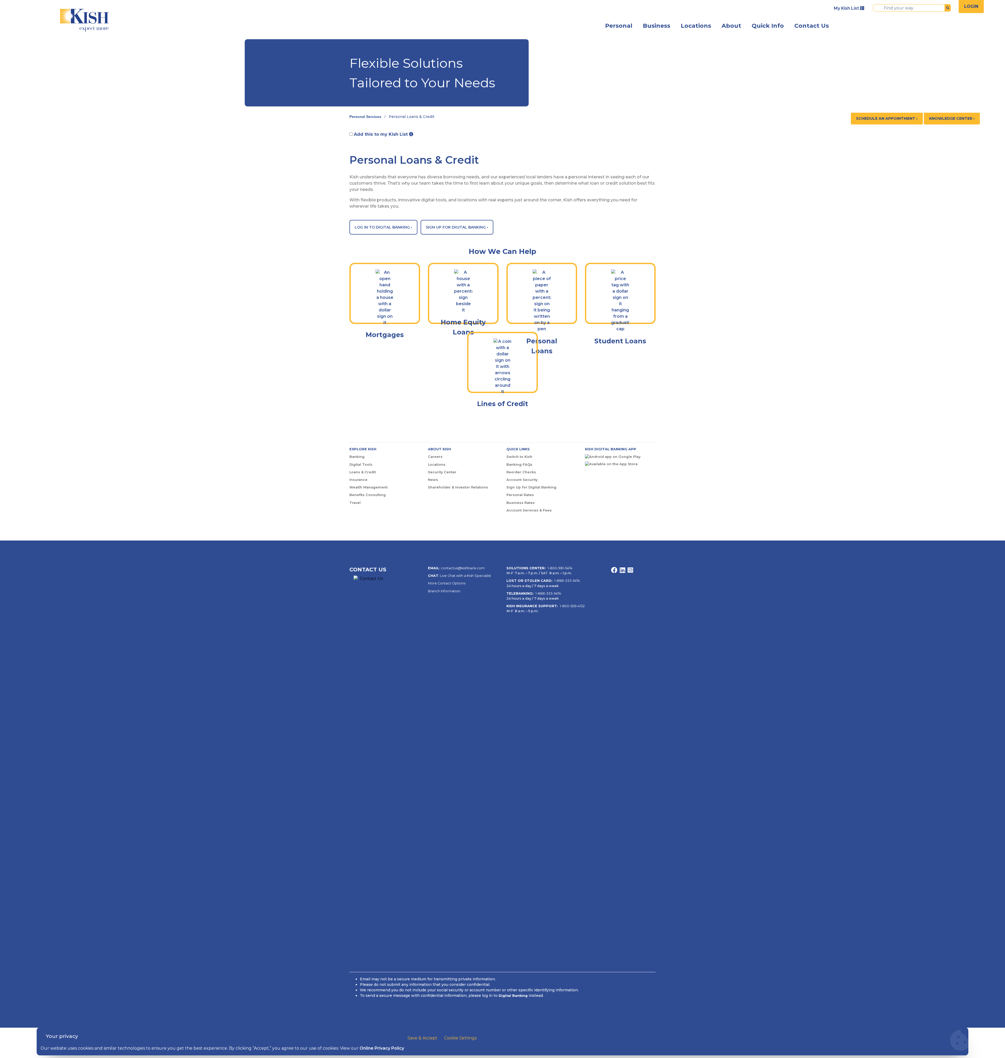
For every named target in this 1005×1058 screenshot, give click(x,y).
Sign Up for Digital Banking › (457, 227)
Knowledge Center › (952, 118)
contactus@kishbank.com (463, 568)
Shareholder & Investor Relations (458, 487)
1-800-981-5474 (560, 568)
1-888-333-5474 (567, 581)
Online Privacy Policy (382, 1048)
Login (971, 6)
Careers (435, 457)
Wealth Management (368, 487)
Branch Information (444, 591)
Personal (618, 25)
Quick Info (768, 25)
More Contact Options (446, 583)
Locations (696, 25)
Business (656, 25)
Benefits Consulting (367, 495)
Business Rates (520, 503)
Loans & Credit (362, 472)
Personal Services (365, 117)
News (433, 480)
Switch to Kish (519, 457)
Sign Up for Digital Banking (531, 487)
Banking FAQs (519, 465)
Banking (357, 457)
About (731, 25)
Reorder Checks (521, 472)
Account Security (522, 480)
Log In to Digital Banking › (383, 227)
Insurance (358, 480)
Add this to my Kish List (381, 134)
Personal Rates (520, 495)
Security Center (442, 472)
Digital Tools (360, 465)
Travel (355, 503)
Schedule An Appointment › (887, 118)
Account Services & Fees (529, 510)
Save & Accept (422, 1038)
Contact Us (811, 25)
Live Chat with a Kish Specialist (465, 576)
